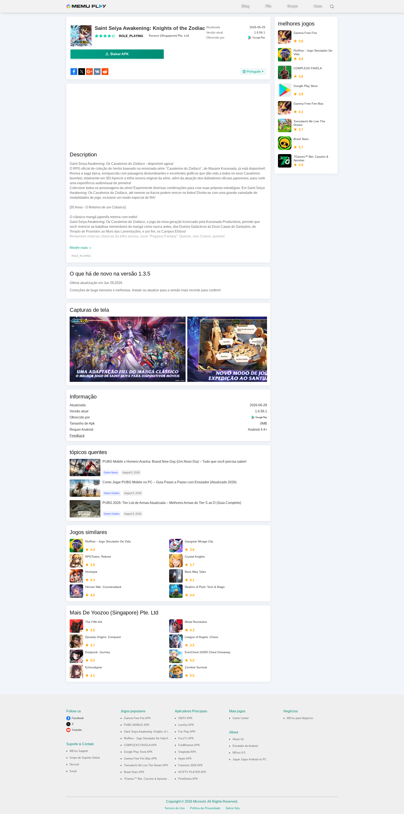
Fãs (268, 6)
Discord (74, 764)
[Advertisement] (168, 117)
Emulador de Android (245, 745)
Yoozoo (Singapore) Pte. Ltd (169, 35)
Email (73, 771)
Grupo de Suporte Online (85, 757)
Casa (318, 6)
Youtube (77, 729)
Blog (245, 6)
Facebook (78, 718)
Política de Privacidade (205, 808)
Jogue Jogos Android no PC (249, 759)
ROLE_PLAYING (131, 36)
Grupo (292, 6)
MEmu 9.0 (239, 752)
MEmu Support (79, 751)
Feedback (77, 435)
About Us (238, 739)
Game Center (241, 718)
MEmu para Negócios (300, 718)
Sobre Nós (233, 808)
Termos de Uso (175, 808)
